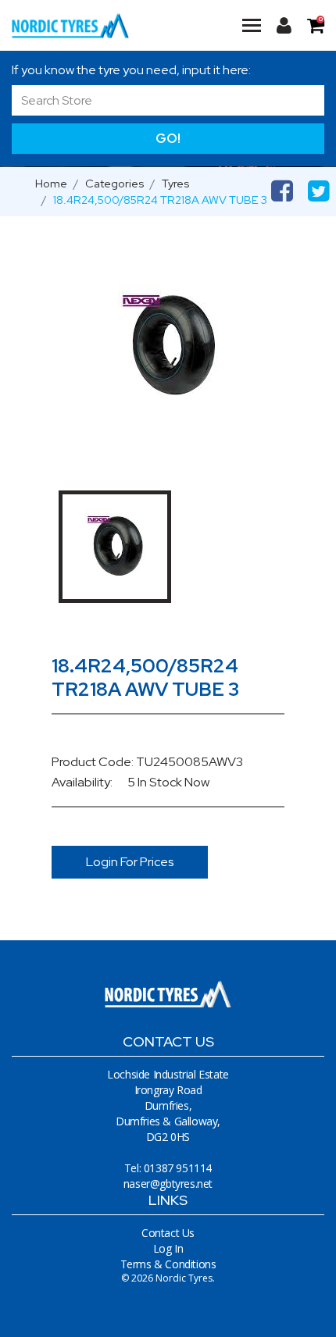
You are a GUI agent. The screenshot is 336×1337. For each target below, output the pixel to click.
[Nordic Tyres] (70, 25)
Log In (168, 1248)
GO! (168, 138)
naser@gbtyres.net (168, 1183)
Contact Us (168, 1232)
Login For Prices (130, 862)
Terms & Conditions (168, 1264)
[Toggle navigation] (251, 25)
